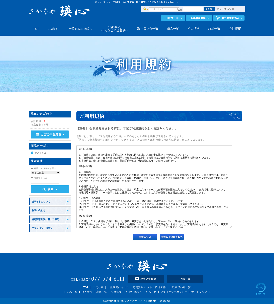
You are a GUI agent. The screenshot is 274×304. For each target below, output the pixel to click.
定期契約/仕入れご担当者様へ (114, 28)
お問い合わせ (39, 210)
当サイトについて (41, 201)
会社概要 (235, 28)
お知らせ (151, 292)
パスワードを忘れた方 (225, 9)
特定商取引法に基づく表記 (45, 219)
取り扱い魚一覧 (147, 28)
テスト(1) (40, 152)
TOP (36, 28)
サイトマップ (199, 292)
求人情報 (194, 28)
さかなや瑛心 (135, 301)
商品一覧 (173, 28)
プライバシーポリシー (43, 228)
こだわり (54, 28)
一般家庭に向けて (81, 28)
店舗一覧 (214, 28)
